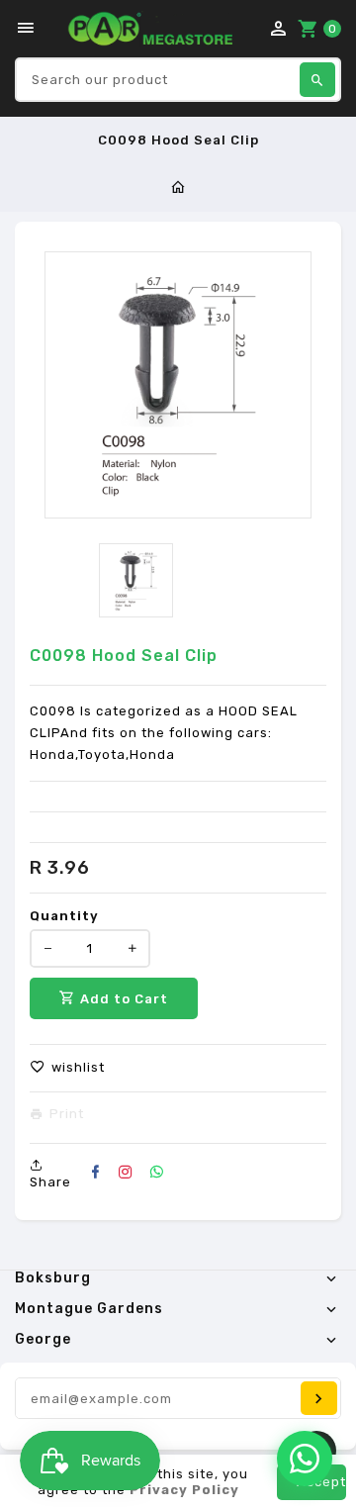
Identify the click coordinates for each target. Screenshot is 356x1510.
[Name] (319, 1398)
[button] (67, 1068)
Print (66, 1114)
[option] (136, 580)
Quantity (64, 915)
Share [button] (50, 1182)
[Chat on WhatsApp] (304, 1458)
